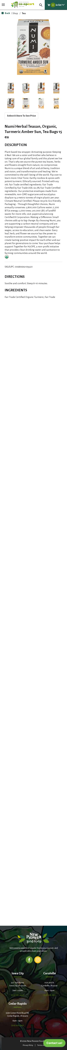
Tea (24, 13)
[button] (11, 88)
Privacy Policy (28, 1045)
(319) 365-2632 (17, 1025)
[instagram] (37, 959)
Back (7, 13)
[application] (54, 1044)
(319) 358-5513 (49, 995)
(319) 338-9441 (17, 995)
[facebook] (29, 959)
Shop (15, 13)
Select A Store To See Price (21, 115)
